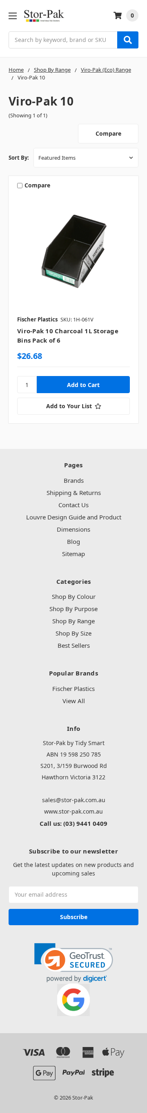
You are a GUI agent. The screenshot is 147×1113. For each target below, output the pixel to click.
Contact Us (73, 505)
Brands (74, 480)
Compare (108, 133)
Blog (73, 541)
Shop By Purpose (73, 609)
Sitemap (73, 554)
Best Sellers (74, 645)
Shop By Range (73, 621)
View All (73, 701)
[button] (74, 962)
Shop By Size (73, 633)
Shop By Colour (74, 596)
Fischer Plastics (73, 688)
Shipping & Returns (74, 492)
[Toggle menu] (12, 15)
